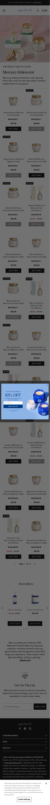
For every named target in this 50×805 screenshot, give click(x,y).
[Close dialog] (47, 385)
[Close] (46, 783)
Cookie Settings (24, 799)
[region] (25, 791)
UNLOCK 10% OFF (13, 406)
